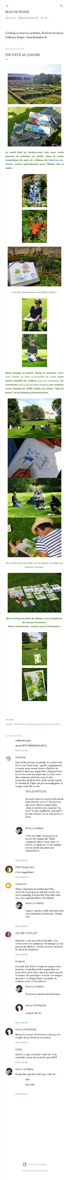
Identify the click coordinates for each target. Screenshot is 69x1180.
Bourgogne (31, 724)
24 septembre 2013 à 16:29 (36, 1049)
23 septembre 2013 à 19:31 (39, 831)
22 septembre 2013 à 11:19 (48, 867)
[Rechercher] (62, 5)
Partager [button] (9, 719)
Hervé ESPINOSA (35, 1005)
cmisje (45, 1170)
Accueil (10, 18)
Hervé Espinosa (45, 724)
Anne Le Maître (34, 828)
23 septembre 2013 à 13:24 (38, 961)
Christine (20, 757)
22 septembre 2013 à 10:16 (44, 740)
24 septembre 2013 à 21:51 (47, 1069)
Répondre (21, 750)
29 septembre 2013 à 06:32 (44, 1079)
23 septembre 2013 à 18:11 (39, 794)
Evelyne (20, 961)
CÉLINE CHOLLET (26, 933)
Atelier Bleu (19, 724)
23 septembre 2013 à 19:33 (39, 906)
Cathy (18, 1049)
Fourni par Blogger (37, 1164)
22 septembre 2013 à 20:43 (30, 936)
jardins (56, 724)
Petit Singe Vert (24, 867)
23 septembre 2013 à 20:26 (51, 1029)
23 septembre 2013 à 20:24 (40, 1008)
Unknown (21, 884)
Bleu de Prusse (17, 12)
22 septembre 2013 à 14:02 (41, 884)
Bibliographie (28, 18)
